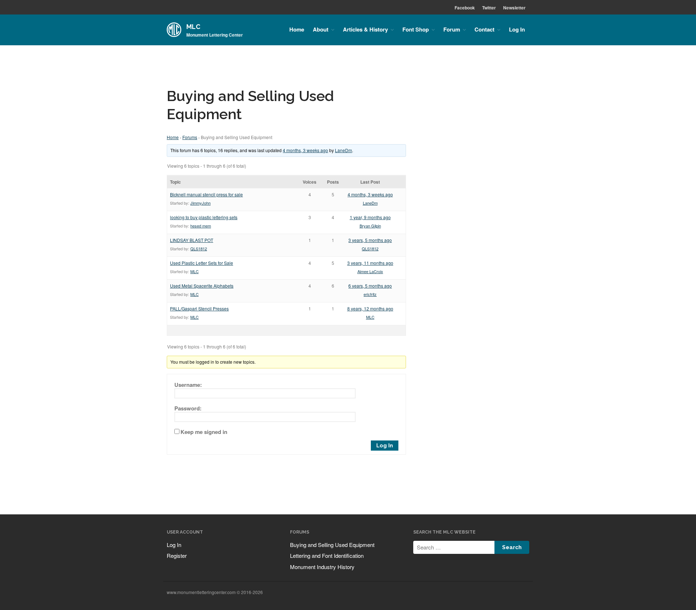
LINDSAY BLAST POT (191, 240)
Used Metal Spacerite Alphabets (201, 286)
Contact (484, 29)
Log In (517, 29)
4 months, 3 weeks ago (305, 150)
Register (177, 555)
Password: (188, 408)
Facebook (465, 7)
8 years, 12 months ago (370, 308)
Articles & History (365, 29)
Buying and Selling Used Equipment (332, 544)
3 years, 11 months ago (370, 263)
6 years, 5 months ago (370, 286)
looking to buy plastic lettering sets (203, 217)
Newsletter (514, 7)
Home (296, 29)
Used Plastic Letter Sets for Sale (201, 263)
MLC (193, 26)
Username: (188, 384)
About (320, 29)
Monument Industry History (322, 567)
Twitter (489, 7)
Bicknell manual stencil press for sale (206, 194)
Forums (189, 137)
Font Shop (415, 29)
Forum (451, 29)
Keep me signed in (204, 432)
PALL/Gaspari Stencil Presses (199, 308)
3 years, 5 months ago (370, 240)
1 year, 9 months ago (370, 217)
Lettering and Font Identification (327, 555)
